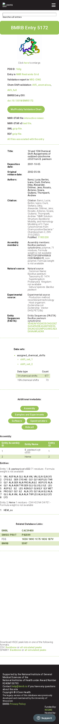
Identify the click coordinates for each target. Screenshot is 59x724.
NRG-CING (35, 79)
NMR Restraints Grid (27, 74)
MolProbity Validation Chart (26, 109)
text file (27, 123)
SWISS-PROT (9, 535)
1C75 (38, 539)
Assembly (29, 408)
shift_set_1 (26, 359)
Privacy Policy (18, 704)
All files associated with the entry (25, 139)
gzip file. (17, 128)
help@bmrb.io (19, 686)
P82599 (26, 535)
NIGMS (48, 710)
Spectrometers (38, 421)
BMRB (5, 543)
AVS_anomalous (41, 85)
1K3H (25, 539)
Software (17, 421)
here (26, 63)
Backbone (11, 647)
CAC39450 (27, 530)
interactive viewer (34, 118)
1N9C (31, 539)
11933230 (43, 237)
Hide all (29, 427)
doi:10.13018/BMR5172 (20, 100)
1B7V (50, 539)
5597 (24, 543)
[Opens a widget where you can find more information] (44, 718)
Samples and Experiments (29, 414)
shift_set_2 (26, 364)
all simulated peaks (31, 647)
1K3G (44, 539)
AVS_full (12, 90)
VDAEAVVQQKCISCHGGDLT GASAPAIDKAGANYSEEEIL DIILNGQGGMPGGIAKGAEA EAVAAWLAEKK (42, 327)
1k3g (18, 69)
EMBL (5, 530)
